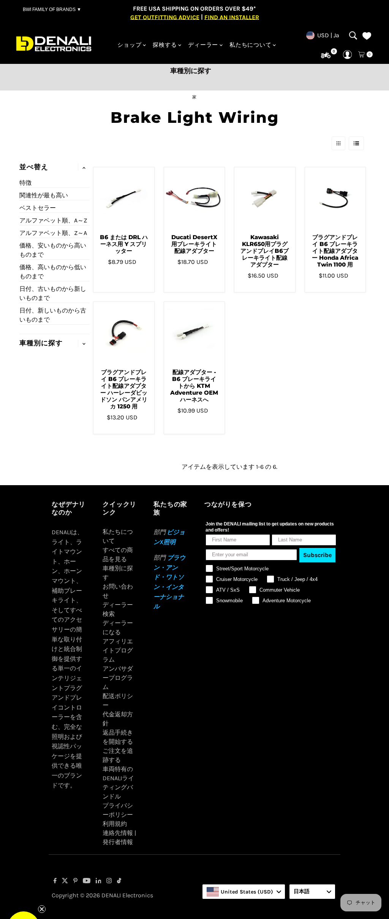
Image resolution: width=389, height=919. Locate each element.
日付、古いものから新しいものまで (52, 293)
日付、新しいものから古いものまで (52, 315)
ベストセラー (37, 207)
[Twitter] (65, 881)
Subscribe (317, 555)
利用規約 (115, 823)
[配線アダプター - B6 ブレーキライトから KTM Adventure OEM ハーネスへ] (194, 332)
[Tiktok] (119, 881)
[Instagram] (109, 881)
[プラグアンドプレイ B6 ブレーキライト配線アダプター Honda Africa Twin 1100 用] (335, 197)
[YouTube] (86, 881)
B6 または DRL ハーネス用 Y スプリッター (124, 243)
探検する (165, 45)
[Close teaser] (42, 877)
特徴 (25, 182)
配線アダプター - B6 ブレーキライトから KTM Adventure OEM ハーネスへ (194, 385)
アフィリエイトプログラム (118, 650)
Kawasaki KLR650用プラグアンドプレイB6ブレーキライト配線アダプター (264, 250)
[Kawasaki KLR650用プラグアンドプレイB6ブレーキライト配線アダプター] (264, 197)
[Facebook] (55, 881)
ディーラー (203, 45)
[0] (325, 55)
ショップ (129, 45)
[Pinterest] (75, 881)
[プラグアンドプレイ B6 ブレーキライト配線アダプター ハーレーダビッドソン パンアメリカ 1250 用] (123, 332)
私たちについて (250, 45)
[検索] (353, 35)
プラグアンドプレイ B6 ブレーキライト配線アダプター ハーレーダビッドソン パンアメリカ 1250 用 (123, 389)
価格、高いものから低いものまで (52, 271)
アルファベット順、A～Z (53, 220)
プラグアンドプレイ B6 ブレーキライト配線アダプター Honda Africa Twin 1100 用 (335, 250)
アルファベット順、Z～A (53, 232)
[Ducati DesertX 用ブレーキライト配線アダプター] (194, 197)
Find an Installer (231, 17)
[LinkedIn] (98, 881)
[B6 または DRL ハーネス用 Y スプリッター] (123, 197)
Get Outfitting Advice (164, 17)
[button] (24, 895)
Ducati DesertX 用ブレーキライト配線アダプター (194, 243)
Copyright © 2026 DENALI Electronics (102, 895)
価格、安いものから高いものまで (52, 250)
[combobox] (243, 891)
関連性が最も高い (43, 195)
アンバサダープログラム (118, 677)
